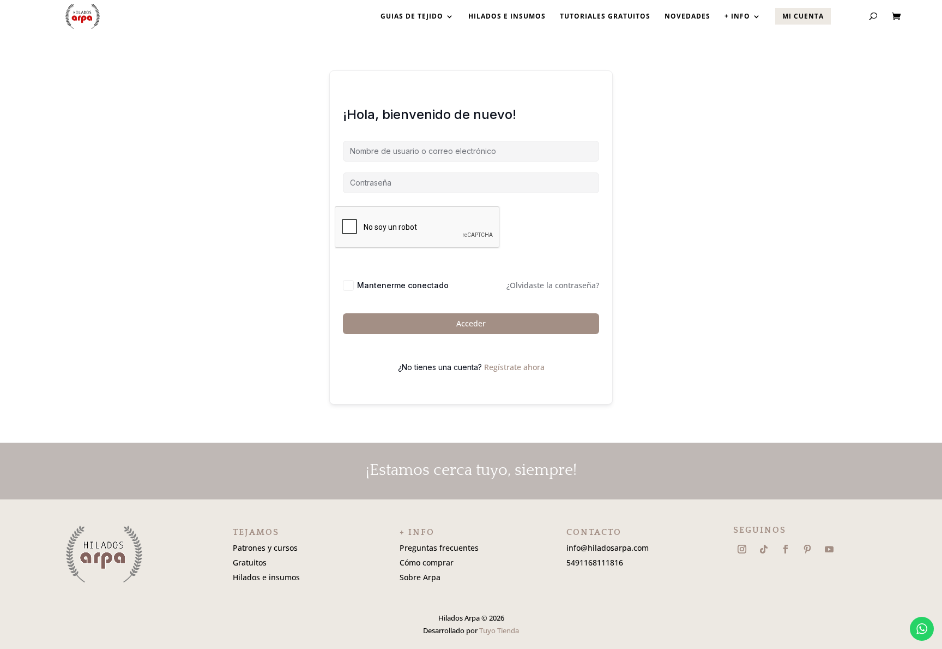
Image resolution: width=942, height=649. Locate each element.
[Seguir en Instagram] (742, 549)
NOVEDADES (687, 17)
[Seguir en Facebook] (785, 549)
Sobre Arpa (420, 577)
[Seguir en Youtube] (829, 549)
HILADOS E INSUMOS (507, 17)
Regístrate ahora (514, 367)
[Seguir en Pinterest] (807, 549)
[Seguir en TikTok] (763, 549)
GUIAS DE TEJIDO (412, 17)
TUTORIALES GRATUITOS (605, 17)
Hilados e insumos (266, 577)
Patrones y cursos (265, 548)
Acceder (471, 323)
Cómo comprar (427, 562)
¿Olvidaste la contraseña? (552, 285)
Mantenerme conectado (403, 285)
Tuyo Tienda (499, 630)
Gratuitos (250, 562)
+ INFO (737, 17)
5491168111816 (594, 562)
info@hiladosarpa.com (607, 548)
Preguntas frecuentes (439, 548)
